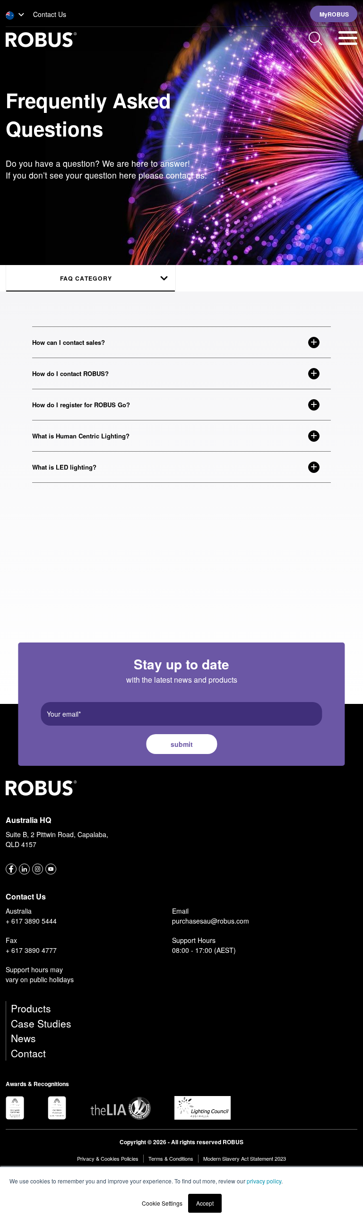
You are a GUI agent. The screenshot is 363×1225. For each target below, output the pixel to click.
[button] (15, 15)
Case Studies (41, 1023)
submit (182, 744)
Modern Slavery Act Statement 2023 (244, 1158)
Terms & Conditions (170, 1158)
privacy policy (264, 1181)
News (23, 1038)
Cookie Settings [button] (162, 1203)
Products (31, 1008)
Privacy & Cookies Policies (107, 1158)
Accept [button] (205, 1203)
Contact (28, 1053)
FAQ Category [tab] (86, 278)
